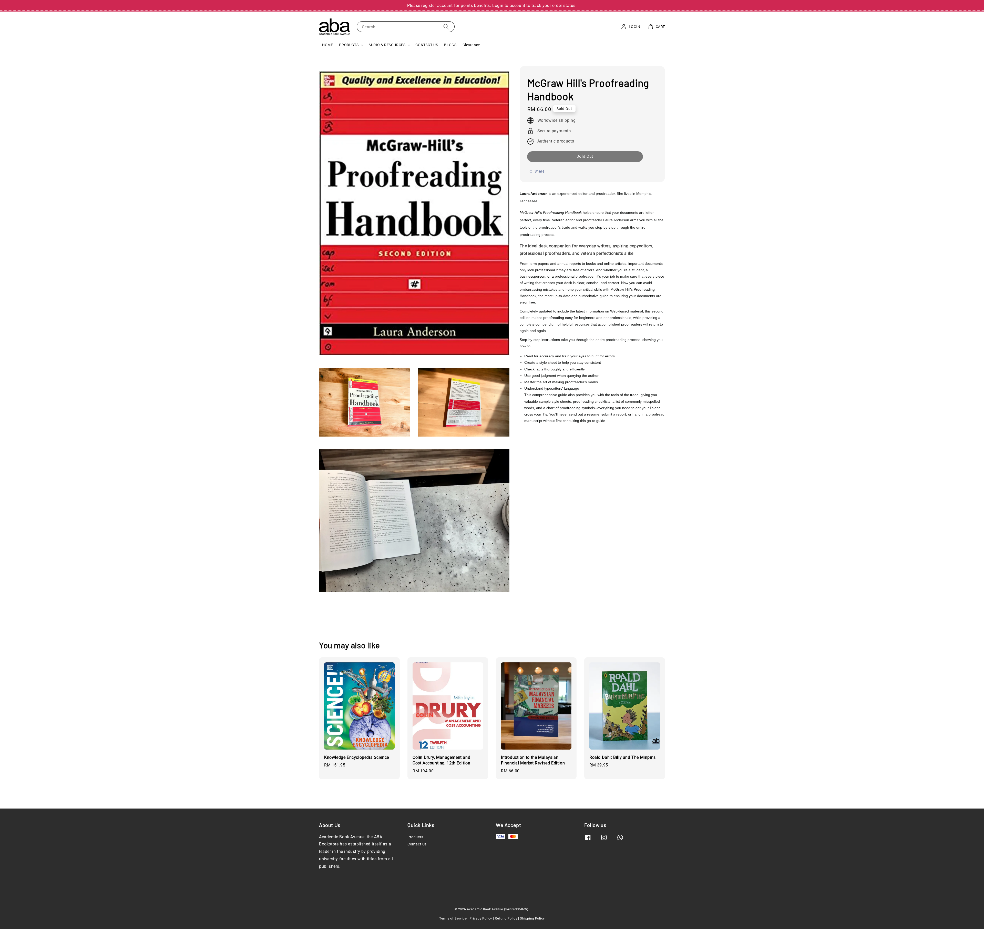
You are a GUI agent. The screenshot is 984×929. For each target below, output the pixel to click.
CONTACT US (426, 45)
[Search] (446, 27)
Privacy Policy (480, 918)
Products (415, 837)
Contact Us (417, 844)
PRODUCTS (348, 45)
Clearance (471, 45)
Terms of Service (453, 918)
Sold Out (585, 156)
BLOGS (450, 45)
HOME (327, 45)
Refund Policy (506, 918)
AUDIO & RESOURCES (386, 45)
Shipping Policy (532, 918)
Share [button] (540, 171)
